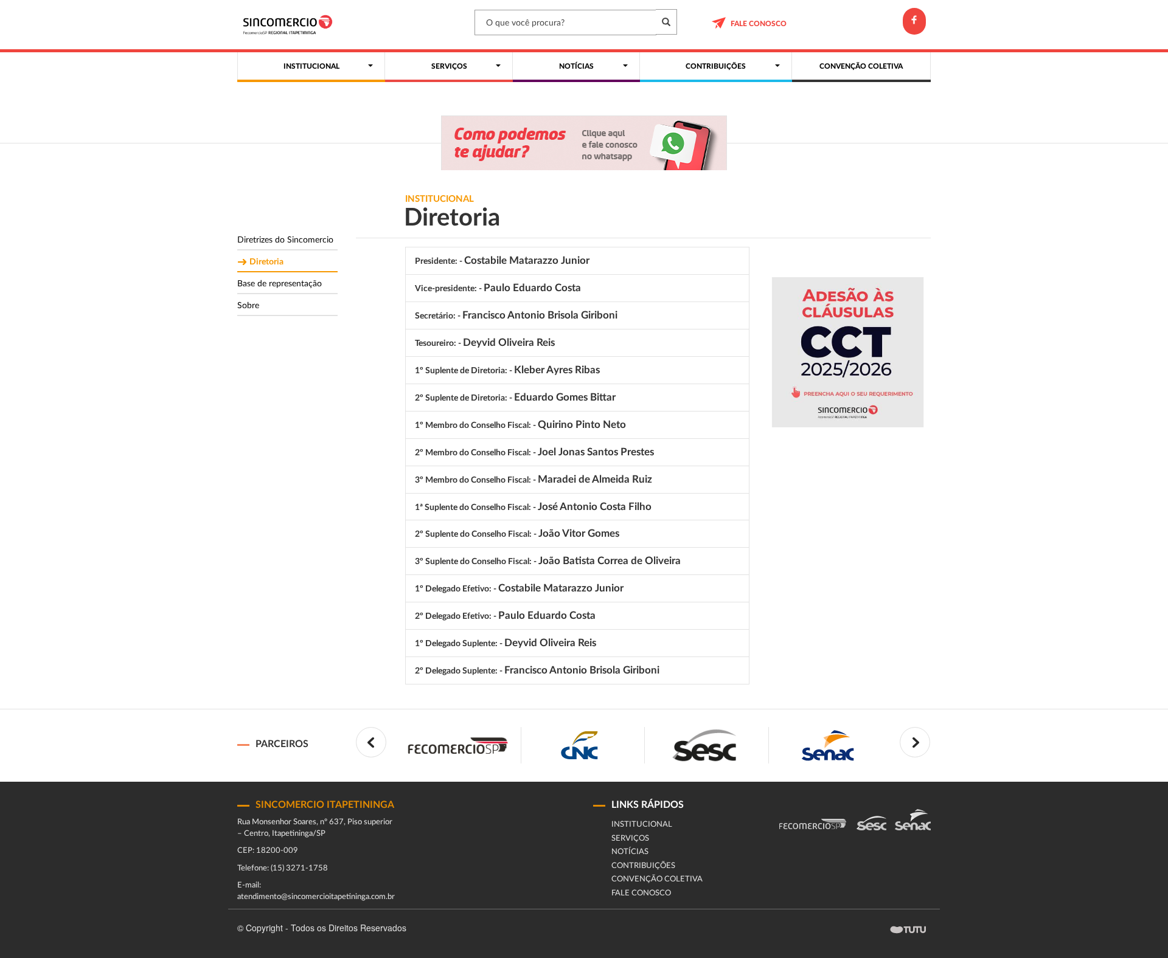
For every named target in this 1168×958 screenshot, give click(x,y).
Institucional (641, 825)
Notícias (629, 852)
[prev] (371, 742)
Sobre (248, 306)
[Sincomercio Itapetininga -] (290, 24)
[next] (915, 742)
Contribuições (643, 866)
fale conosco (759, 23)
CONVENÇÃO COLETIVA (657, 879)
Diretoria (266, 262)
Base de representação (279, 284)
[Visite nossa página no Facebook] (914, 21)
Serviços (630, 839)
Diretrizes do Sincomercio (285, 240)
